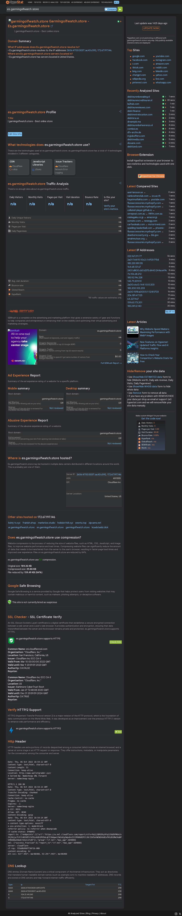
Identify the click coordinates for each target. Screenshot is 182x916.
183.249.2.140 (134, 306)
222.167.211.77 (134, 256)
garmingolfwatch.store (78, 527)
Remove (137, 393)
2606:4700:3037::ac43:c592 (81, 50)
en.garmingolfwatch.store (50, 527)
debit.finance (133, 111)
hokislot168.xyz (65, 522)
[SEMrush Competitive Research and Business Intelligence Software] (21, 311)
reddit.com (161, 67)
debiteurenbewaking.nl (138, 96)
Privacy (95, 913)
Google (24, 586)
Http (17, 741)
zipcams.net (95, 522)
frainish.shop (29, 522)
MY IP (116, 2)
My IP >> (170, 312)
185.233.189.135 (135, 263)
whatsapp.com (163, 82)
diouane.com (133, 143)
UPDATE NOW (151, 28)
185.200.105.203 (136, 288)
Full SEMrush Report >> (111, 363)
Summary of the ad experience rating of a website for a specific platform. (43, 381)
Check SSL (115, 642)
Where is (40, 458)
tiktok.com (137, 67)
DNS (17, 866)
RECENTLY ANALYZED (50, 2)
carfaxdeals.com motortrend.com (146, 224)
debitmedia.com (135, 139)
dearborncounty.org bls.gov (143, 235)
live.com (160, 78)
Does (44, 537)
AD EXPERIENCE (76, 2)
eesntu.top (80, 522)
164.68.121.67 (134, 266)
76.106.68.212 (134, 274)
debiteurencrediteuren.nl (139, 100)
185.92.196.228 (134, 277)
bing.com (137, 71)
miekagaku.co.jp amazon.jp (142, 217)
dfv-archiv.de (134, 132)
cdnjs (14, 169)
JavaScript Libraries (39, 163)
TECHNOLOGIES (106, 2)
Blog (88, 913)
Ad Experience (24, 375)
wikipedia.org (139, 78)
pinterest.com (139, 82)
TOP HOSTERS (65, 2)
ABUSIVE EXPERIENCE (91, 2)
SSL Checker (35, 617)
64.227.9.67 (133, 299)
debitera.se (133, 118)
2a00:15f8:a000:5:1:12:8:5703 (143, 291)
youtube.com (162, 56)
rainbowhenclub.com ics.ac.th (144, 196)
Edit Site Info (15, 134)
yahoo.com (161, 75)
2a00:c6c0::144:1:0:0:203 (140, 284)
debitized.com (134, 146)
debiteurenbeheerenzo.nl (140, 125)
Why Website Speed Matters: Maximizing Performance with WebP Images (155, 332)
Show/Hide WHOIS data (145, 386)
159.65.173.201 (134, 302)
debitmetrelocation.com (139, 114)
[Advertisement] (65, 83)
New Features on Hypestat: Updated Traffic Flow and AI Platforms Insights (154, 345)
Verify (24, 710)
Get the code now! (151, 418)
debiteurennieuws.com (138, 107)
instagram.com (163, 60)
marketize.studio (46, 522)
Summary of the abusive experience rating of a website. (34, 426)
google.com (138, 56)
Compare (111, 9)
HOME (30, 2)
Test (119, 732)
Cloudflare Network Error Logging (61, 169)
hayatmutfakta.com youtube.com (146, 199)
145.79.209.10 (134, 281)
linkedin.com (162, 71)
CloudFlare (17, 166)
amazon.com (162, 63)
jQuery (38, 169)
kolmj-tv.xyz (14, 522)
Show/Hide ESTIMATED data (147, 377)
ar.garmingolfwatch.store (21, 527)
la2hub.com (133, 104)
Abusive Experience (28, 420)
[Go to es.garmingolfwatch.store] (51, 26)
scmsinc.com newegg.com (142, 220)
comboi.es (132, 128)
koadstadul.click (100, 527)
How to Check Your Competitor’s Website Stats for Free (156, 358)
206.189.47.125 (134, 295)
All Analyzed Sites (76, 913)
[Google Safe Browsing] (9, 602)
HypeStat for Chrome (153, 176)
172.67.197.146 (104, 50)
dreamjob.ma (134, 121)
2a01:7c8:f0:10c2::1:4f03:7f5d (143, 259)
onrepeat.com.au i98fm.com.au (144, 213)
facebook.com (139, 60)
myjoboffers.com (136, 136)
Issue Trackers (64, 161)
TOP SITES (37, 2)
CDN (12, 161)
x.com (135, 63)
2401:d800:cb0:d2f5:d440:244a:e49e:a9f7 (149, 270)
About (103, 913)
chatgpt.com (139, 75)
